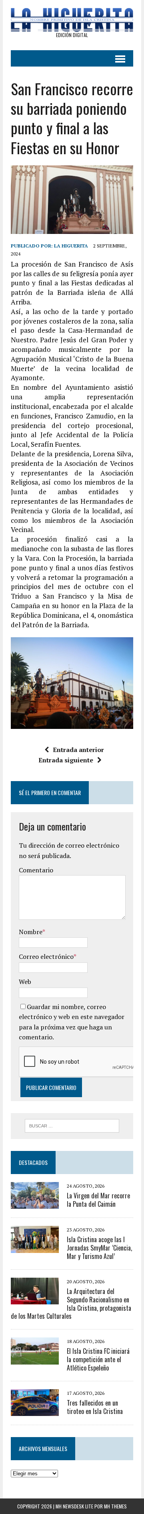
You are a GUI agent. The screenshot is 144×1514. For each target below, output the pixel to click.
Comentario (36, 870)
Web (25, 981)
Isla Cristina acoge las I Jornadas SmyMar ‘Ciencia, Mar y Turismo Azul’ (99, 1248)
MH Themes (115, 1506)
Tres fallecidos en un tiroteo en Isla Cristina (95, 1407)
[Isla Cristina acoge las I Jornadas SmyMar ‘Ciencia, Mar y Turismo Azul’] (35, 1247)
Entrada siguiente (65, 760)
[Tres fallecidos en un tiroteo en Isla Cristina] (35, 1410)
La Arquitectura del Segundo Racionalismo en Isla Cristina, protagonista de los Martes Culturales (71, 1303)
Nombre (30, 931)
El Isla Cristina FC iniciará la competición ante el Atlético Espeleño (98, 1359)
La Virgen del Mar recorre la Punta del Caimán (98, 1200)
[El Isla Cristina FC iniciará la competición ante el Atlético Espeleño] (35, 1359)
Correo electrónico (46, 956)
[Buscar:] (72, 1125)
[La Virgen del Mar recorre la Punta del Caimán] (35, 1203)
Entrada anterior (78, 749)
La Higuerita (71, 246)
